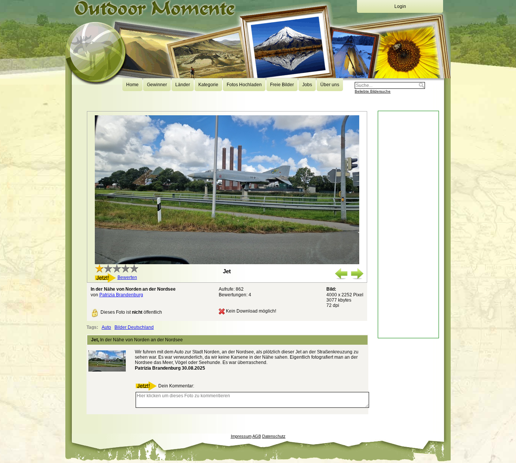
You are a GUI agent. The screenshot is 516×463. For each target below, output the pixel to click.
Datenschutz (274, 436)
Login (400, 6)
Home (132, 84)
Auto (106, 327)
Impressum (241, 436)
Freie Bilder (282, 84)
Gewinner (157, 84)
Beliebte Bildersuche (373, 91)
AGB (256, 436)
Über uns (329, 84)
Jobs (307, 84)
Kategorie (208, 84)
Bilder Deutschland (134, 327)
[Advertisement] (408, 224)
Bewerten (127, 277)
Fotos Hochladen (244, 84)
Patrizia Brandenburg (121, 294)
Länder (182, 84)
